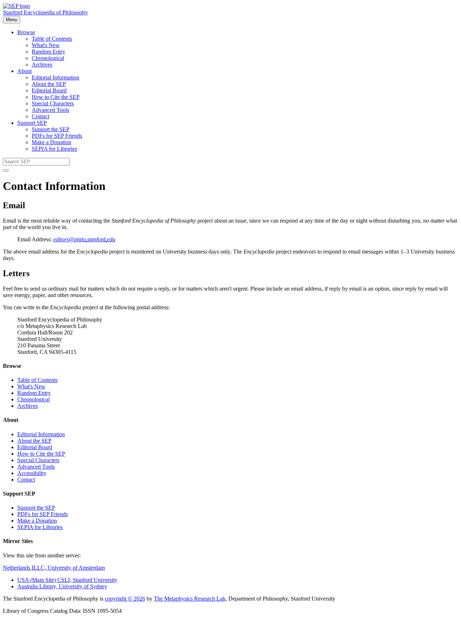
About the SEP (49, 84)
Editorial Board (49, 90)
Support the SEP (51, 129)
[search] (6, 170)
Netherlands (54, 568)
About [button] (24, 71)
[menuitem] (245, 39)
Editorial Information (55, 77)
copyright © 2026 (125, 599)
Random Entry (48, 52)
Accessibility (31, 473)
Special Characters (53, 103)
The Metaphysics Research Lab (189, 599)
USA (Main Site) (67, 580)
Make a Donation (51, 142)
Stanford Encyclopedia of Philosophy (45, 12)
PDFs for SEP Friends (57, 136)
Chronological (48, 58)
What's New (46, 45)
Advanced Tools (50, 110)
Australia (62, 586)
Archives (42, 64)
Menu (11, 19)
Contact (40, 116)
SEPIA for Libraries (54, 149)
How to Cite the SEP (56, 97)
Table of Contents (52, 39)
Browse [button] (26, 32)
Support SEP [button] (32, 123)
